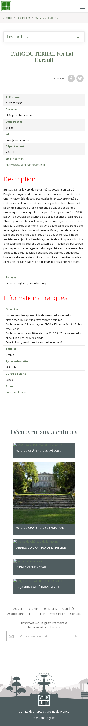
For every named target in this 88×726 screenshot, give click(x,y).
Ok (75, 636)
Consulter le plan (16, 392)
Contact (75, 614)
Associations (15, 614)
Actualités (68, 609)
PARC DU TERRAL (46, 18)
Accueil (8, 18)
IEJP (42, 614)
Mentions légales (44, 718)
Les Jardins (23, 18)
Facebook (72, 78)
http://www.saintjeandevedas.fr (25, 165)
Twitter (80, 78)
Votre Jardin (57, 614)
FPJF (32, 614)
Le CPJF (32, 609)
